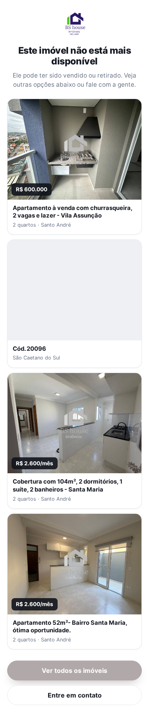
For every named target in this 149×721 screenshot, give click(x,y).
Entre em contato (75, 695)
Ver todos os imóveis (74, 670)
